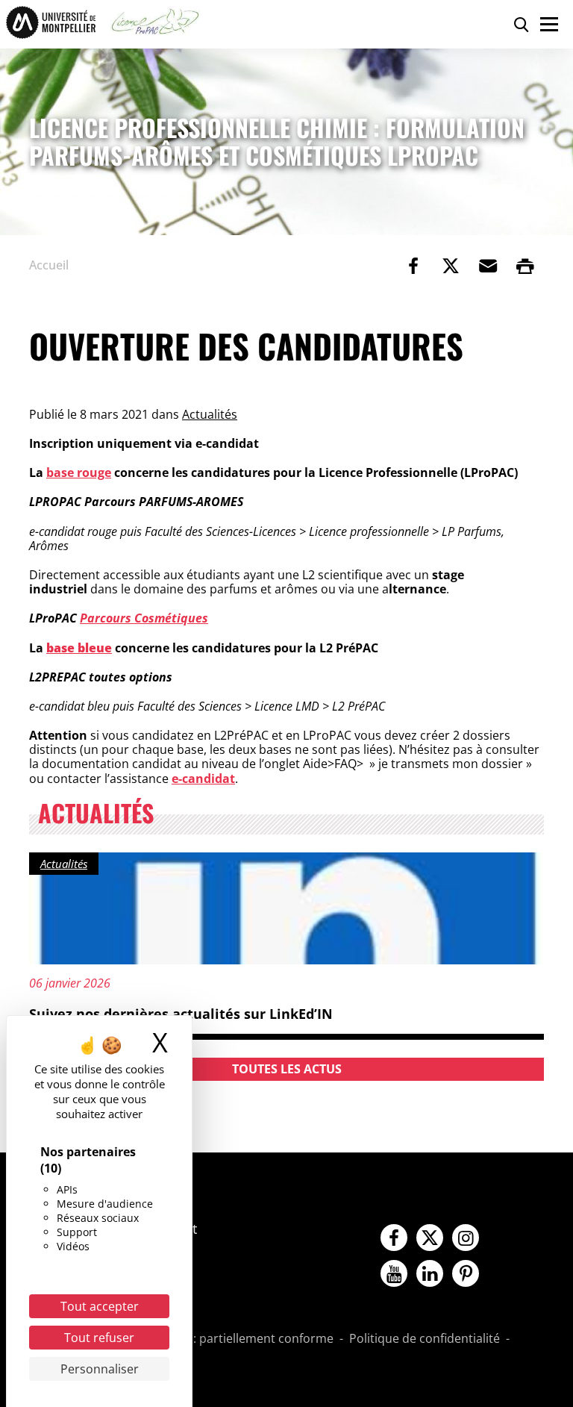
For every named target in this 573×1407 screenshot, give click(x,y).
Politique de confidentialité (424, 1339)
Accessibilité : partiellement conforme (228, 1339)
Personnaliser (99, 1369)
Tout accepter (99, 1306)
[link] (413, 265)
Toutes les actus (287, 1069)
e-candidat (203, 778)
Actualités (209, 414)
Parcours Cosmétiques (144, 618)
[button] (488, 265)
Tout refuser (99, 1337)
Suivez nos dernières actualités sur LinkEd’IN (181, 1014)
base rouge (78, 472)
